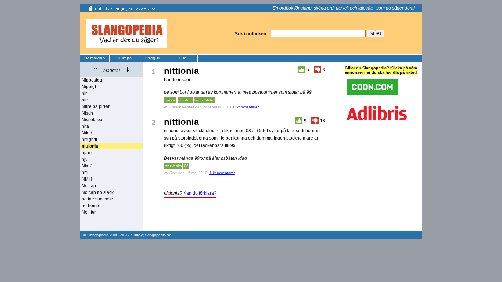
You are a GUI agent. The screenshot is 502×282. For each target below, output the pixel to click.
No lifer (89, 212)
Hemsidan (94, 58)
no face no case (97, 199)
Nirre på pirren (96, 106)
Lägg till (153, 58)
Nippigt (89, 86)
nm (85, 172)
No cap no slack (98, 192)
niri (85, 93)
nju (85, 159)
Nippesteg (92, 80)
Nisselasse (93, 119)
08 (186, 166)
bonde (170, 100)
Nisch (87, 113)
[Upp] (95, 69)
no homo (90, 205)
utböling (185, 100)
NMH (87, 179)
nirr (85, 99)
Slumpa (124, 58)
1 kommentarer (222, 173)
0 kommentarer (246, 107)
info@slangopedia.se (152, 235)
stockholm (173, 166)
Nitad (87, 132)
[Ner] (127, 69)
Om (183, 58)
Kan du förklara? (199, 193)
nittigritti (89, 139)
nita (85, 126)
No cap (89, 185)
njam (87, 152)
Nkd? (87, 166)
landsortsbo (204, 100)
